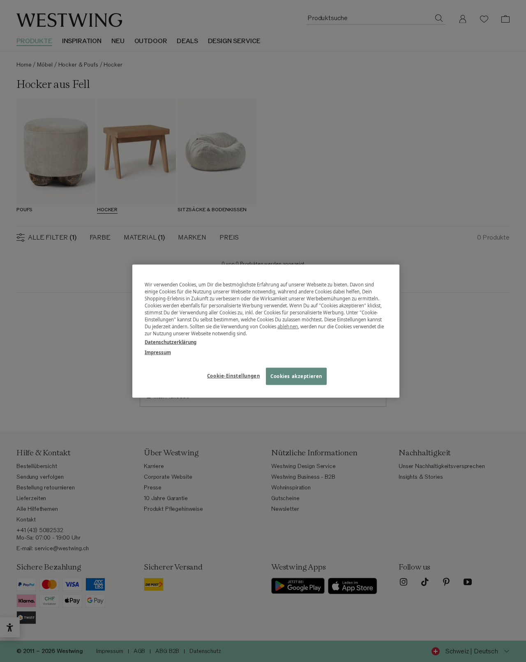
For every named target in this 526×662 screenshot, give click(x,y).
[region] (265, 331)
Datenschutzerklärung (170, 342)
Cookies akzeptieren (296, 376)
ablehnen (287, 326)
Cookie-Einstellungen (233, 376)
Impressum (158, 352)
